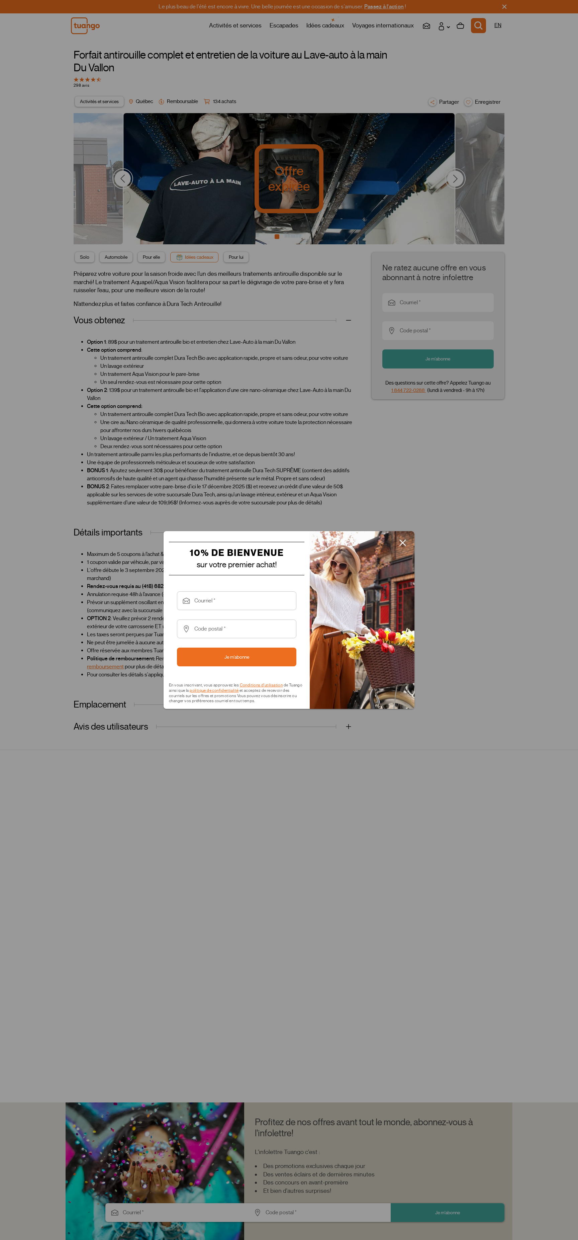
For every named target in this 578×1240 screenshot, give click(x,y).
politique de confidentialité (214, 690)
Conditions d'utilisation (261, 684)
